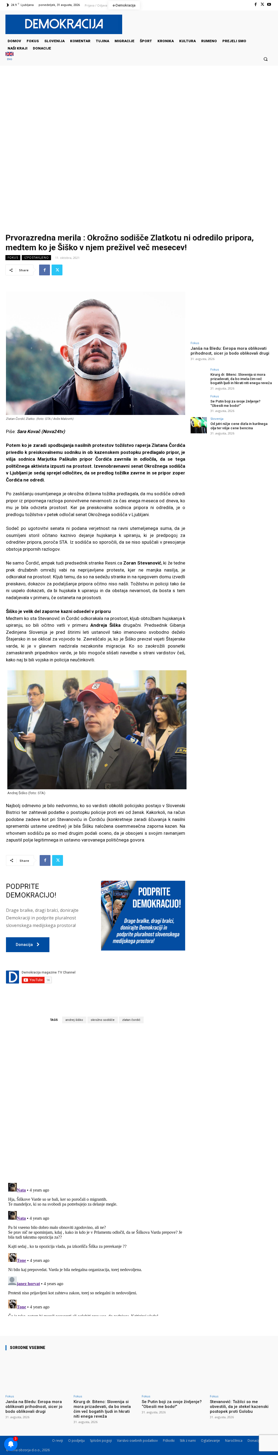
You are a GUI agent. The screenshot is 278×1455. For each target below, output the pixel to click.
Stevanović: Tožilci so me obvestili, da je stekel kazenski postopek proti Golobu (239, 1406)
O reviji (57, 1440)
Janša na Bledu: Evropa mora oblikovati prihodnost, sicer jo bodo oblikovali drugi (230, 351)
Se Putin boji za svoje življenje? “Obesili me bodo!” (235, 403)
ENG (9, 59)
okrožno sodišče (103, 1020)
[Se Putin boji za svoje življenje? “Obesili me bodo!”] (199, 403)
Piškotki (169, 1440)
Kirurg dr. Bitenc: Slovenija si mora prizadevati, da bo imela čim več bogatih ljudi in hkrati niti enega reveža (241, 378)
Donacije (254, 1440)
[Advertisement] (139, 120)
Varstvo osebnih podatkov (137, 1440)
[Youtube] (269, 4)
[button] (266, 59)
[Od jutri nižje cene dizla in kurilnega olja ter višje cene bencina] (199, 425)
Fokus (13, 257)
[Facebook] (255, 4)
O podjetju (76, 1440)
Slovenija (216, 418)
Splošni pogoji (101, 1440)
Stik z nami (188, 1440)
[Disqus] (95, 1102)
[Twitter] (262, 4)
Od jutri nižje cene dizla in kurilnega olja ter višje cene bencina (238, 426)
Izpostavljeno (36, 257)
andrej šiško (74, 1020)
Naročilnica (233, 1440)
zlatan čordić (131, 1020)
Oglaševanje (210, 1440)
